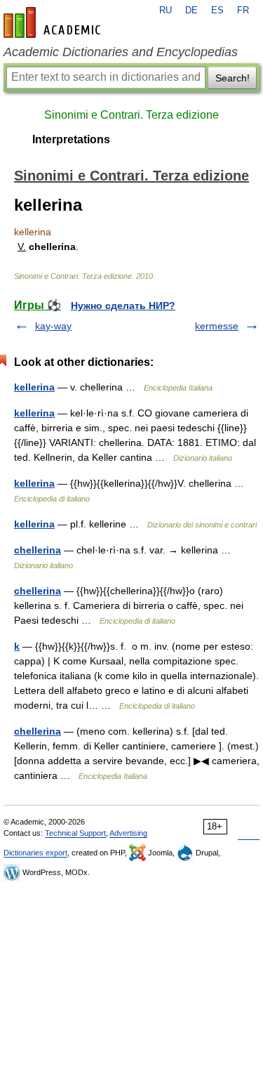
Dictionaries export (35, 852)
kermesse (216, 326)
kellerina (34, 387)
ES (217, 10)
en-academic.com (54, 22)
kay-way (53, 326)
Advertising (128, 833)
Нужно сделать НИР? (123, 305)
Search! (232, 78)
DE (191, 10)
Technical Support (75, 833)
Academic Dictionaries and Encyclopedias (121, 52)
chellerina (37, 550)
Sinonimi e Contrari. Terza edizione (131, 115)
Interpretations (71, 139)
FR (243, 10)
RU (165, 10)
